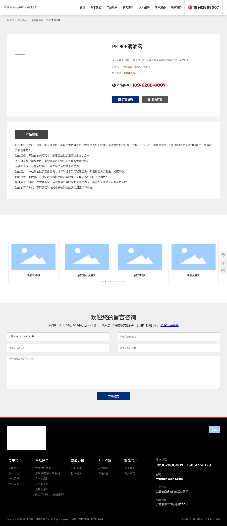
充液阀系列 (37, 20)
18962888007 (206, 7)
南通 (218, 519)
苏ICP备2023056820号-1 (91, 519)
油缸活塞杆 (140, 275)
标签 (74, 519)
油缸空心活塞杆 (86, 275)
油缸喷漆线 (33, 275)
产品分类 (22, 20)
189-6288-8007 (149, 85)
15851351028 (199, 465)
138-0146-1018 (170, 325)
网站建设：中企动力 (203, 519)
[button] (103, 281)
